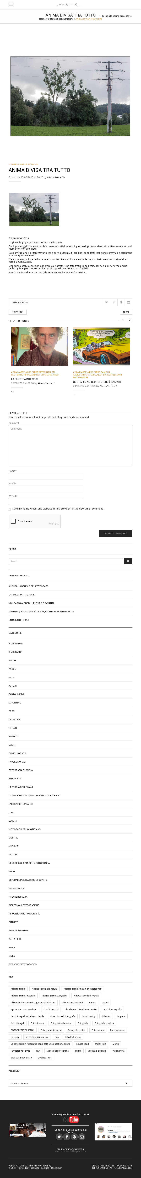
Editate (13, 727)
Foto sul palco (117, 1030)
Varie (12, 947)
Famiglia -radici (18, 753)
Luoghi (13, 820)
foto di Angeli (17, 1023)
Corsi (12, 711)
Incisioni (15, 1036)
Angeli (12, 668)
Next (126, 312)
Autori (13, 685)
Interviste (15, 778)
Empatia (121, 1016)
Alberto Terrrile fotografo (86, 995)
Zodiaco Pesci (45, 1057)
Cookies (45, 1167)
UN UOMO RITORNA (19, 619)
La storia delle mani (21, 787)
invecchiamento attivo (37, 1036)
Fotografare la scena (61, 1023)
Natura (13, 854)
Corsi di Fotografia (112, 1009)
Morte (115, 1043)
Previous (17, 312)
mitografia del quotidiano (60, 18)
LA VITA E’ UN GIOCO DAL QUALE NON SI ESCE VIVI (34, 795)
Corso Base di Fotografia (62, 1016)
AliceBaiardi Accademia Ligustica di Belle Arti (33, 1002)
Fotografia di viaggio (51, 1030)
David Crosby (88, 1016)
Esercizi (13, 736)
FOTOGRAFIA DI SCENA (22, 1030)
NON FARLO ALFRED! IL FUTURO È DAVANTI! (97, 381)
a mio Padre (31, 372)
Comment (14, 423)
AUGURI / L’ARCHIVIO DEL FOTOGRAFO (28, 586)
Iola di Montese (73, 1036)
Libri (11, 812)
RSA (38, 1050)
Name (13, 471)
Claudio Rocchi (51, 1009)
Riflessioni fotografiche (24, 905)
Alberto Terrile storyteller (54, 995)
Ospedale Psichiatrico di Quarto (28, 879)
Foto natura (98, 1030)
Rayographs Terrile (20, 1050)
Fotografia (83, 1023)
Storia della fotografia (58, 1050)
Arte (11, 677)
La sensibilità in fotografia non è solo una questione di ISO (40, 1043)
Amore (12, 660)
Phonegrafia (16, 888)
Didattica (14, 719)
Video (55, 374)
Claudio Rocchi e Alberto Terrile (80, 1009)
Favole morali (17, 761)
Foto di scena (37, 1023)
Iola (57, 1036)
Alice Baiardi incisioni (72, 1002)
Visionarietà (118, 1050)
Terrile (78, 1050)
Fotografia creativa (104, 1023)
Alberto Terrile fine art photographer (82, 988)
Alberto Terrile (54, 177)
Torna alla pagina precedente (117, 16)
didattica (106, 1016)
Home (42, 18)
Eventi (12, 744)
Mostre (13, 837)
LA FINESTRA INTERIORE (24, 379)
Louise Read (82, 1043)
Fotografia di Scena (21, 770)
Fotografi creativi (76, 1030)
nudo (12, 871)
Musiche (13, 846)
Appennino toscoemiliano (24, 1009)
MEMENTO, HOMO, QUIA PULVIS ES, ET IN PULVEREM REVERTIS (41, 611)
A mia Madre (18, 372)
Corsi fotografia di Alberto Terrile (27, 1016)
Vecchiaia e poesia (97, 1050)
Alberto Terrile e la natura (44, 988)
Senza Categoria (18, 930)
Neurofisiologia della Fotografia (29, 863)
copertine (15, 702)
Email (12, 483)
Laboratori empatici (21, 803)
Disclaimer (56, 1167)
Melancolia (100, 1043)
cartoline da (16, 694)
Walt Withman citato (21, 1057)
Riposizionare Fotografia (38, 374)
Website (13, 496)
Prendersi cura (18, 896)
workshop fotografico (23, 964)
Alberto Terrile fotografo (23, 995)
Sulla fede (15, 938)
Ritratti (14, 922)
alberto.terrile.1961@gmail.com (70, 1151)
